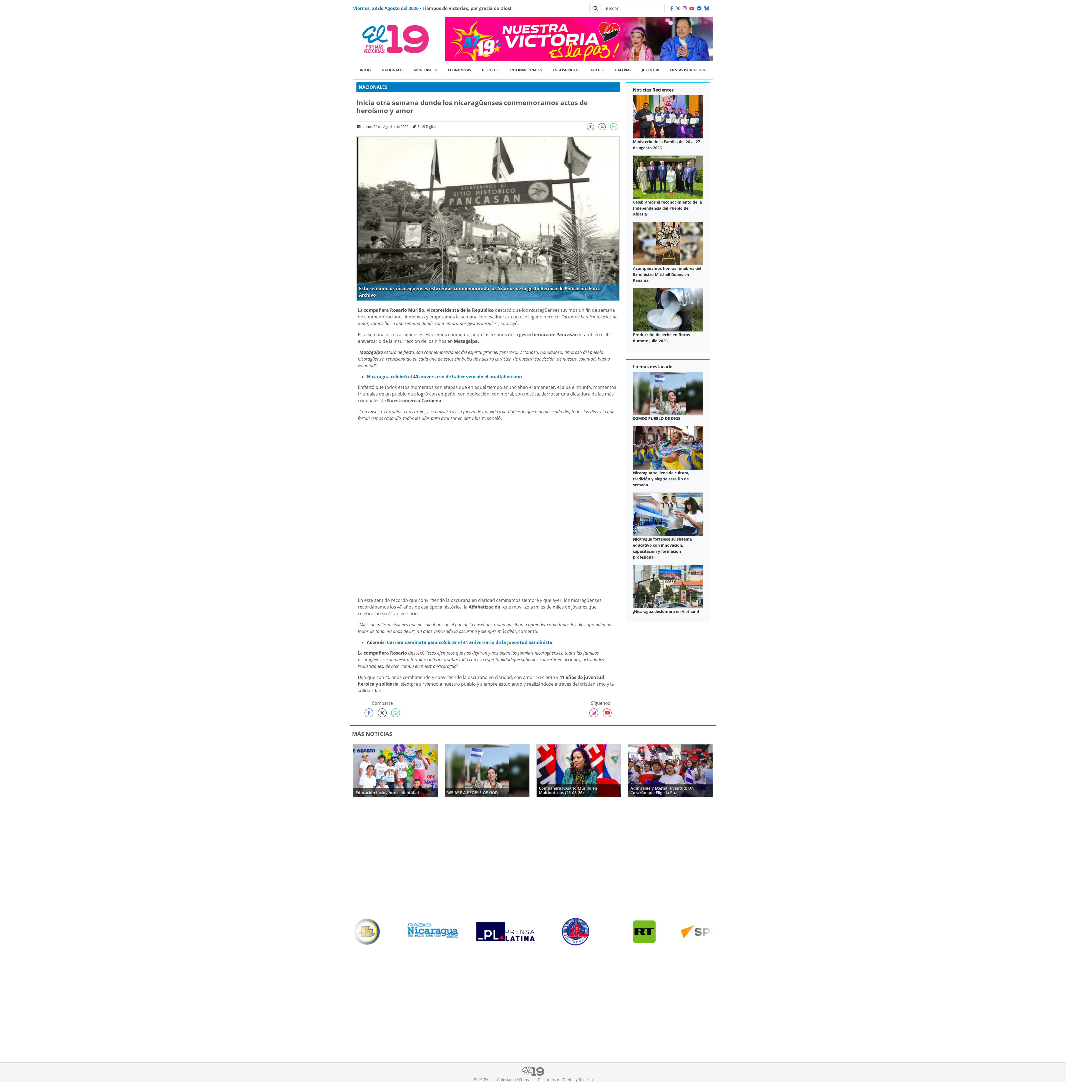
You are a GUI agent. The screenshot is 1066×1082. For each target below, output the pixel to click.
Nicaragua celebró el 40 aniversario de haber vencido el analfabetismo (444, 377)
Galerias (623, 70)
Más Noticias (372, 734)
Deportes (490, 70)
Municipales (425, 70)
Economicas (459, 70)
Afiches (597, 70)
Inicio (365, 70)
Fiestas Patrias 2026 (688, 70)
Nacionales (393, 70)
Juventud (650, 70)
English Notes (566, 70)
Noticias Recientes (653, 90)
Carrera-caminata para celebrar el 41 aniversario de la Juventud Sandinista (469, 642)
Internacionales (526, 70)
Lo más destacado (653, 367)
